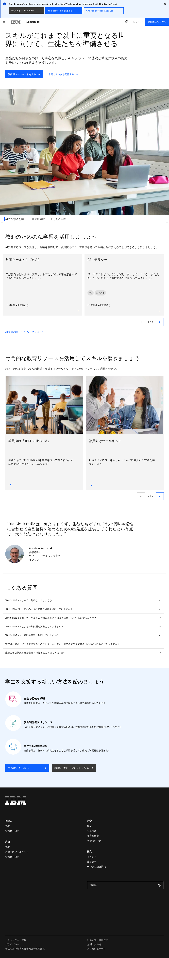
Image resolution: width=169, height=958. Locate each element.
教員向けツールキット (17, 851)
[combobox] (125, 885)
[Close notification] (165, 4)
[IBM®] (15, 22)
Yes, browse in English (60, 10)
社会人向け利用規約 (97, 940)
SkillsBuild (33, 21)
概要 (7, 825)
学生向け (92, 830)
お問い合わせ (94, 944)
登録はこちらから (157, 21)
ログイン (138, 21)
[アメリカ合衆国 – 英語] (127, 22)
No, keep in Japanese (22, 10)
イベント (92, 856)
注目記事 (92, 861)
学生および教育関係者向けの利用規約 (25, 948)
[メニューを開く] (4, 22)
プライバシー (12, 944)
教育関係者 (93, 835)
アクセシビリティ (96, 948)
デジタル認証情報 (96, 866)
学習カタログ (12, 830)
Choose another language (99, 10)
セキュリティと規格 (15, 940)
